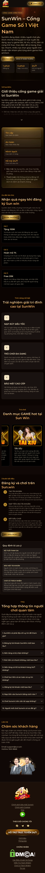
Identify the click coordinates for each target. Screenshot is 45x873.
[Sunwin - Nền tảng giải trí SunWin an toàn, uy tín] (12, 3)
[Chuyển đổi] (41, 633)
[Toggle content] (21, 120)
